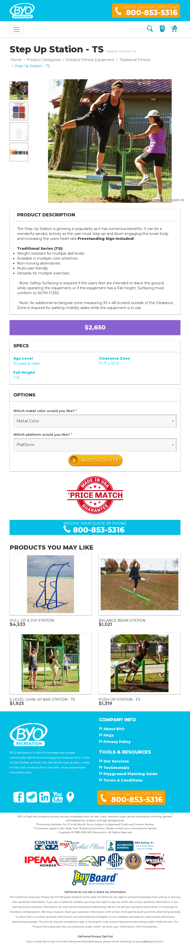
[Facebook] (19, 801)
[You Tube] (58, 801)
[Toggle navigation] (17, 30)
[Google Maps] (70, 801)
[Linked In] (45, 801)
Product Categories (44, 60)
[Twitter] (32, 801)
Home (16, 60)
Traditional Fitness (134, 60)
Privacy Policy (41, 926)
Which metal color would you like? (45, 411)
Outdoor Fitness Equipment (90, 60)
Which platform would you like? (42, 434)
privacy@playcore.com (149, 941)
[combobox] (95, 421)
